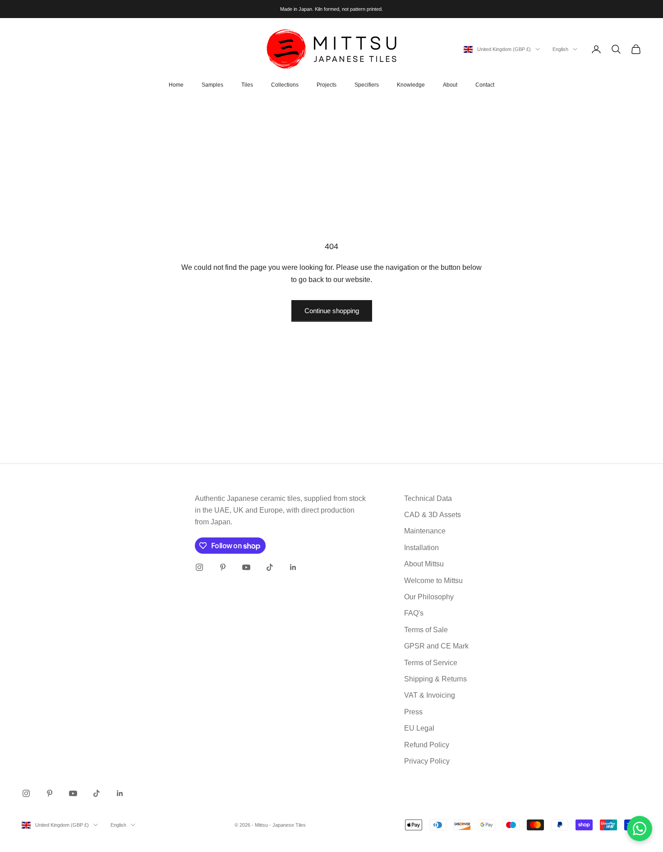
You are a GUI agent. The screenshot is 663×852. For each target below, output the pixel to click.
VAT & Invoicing (429, 695)
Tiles (247, 85)
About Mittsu (424, 564)
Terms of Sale (426, 630)
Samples (212, 85)
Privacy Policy (427, 761)
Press (413, 712)
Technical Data (428, 498)
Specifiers (367, 85)
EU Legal (419, 728)
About (450, 85)
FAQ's (414, 613)
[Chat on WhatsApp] (639, 828)
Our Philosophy (429, 597)
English (560, 49)
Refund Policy (426, 745)
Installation (421, 547)
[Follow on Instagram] (199, 567)
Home (176, 85)
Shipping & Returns (435, 679)
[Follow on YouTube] (246, 567)
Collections (285, 85)
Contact (484, 85)
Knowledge (411, 85)
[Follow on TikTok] (269, 567)
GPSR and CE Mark (436, 646)
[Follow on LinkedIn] (293, 567)
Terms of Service (430, 663)
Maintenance (425, 531)
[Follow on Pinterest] (222, 567)
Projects (326, 85)
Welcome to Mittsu (433, 580)
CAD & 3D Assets (432, 515)
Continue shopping (331, 311)
